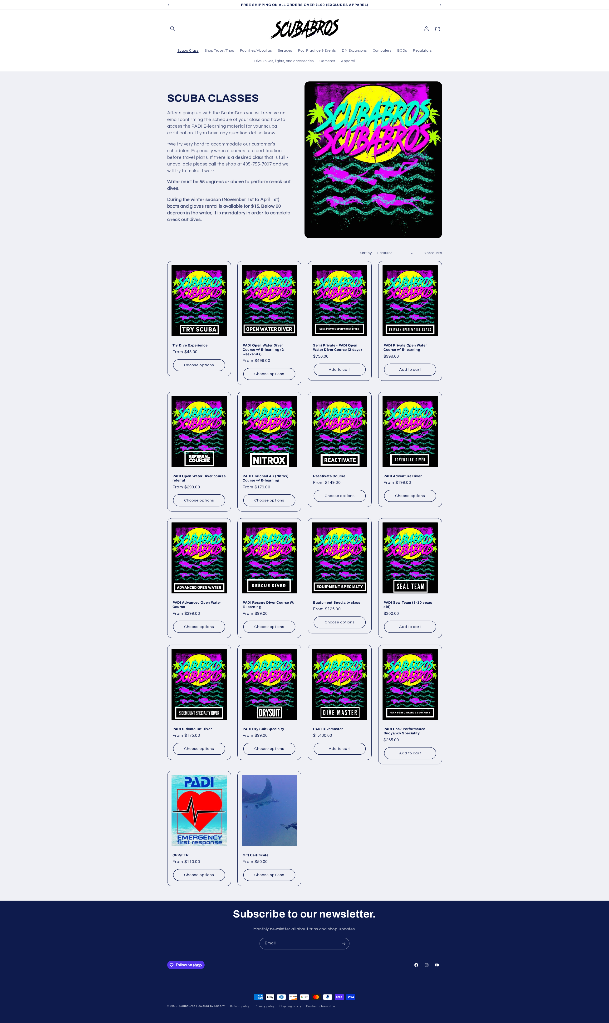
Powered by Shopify (210, 1006)
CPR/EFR (180, 855)
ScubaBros (187, 1006)
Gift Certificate (256, 855)
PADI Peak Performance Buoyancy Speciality (404, 731)
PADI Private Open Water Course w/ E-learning (405, 347)
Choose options (199, 365)
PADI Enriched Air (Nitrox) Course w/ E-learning (266, 478)
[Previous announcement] (168, 5)
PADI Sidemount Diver (192, 729)
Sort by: (366, 253)
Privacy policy (265, 1006)
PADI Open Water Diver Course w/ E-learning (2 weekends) (263, 349)
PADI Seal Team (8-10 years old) (407, 605)
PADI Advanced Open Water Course (196, 605)
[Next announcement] (440, 5)
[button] (172, 28)
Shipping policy (290, 1006)
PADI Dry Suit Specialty (263, 729)
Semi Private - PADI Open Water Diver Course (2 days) (337, 347)
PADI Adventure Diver (402, 476)
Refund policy (240, 1006)
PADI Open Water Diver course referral (199, 478)
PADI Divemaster (328, 729)
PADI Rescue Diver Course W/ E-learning (269, 605)
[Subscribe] (343, 943)
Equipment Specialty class (336, 602)
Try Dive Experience (190, 345)
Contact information (320, 1006)
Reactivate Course (329, 476)
